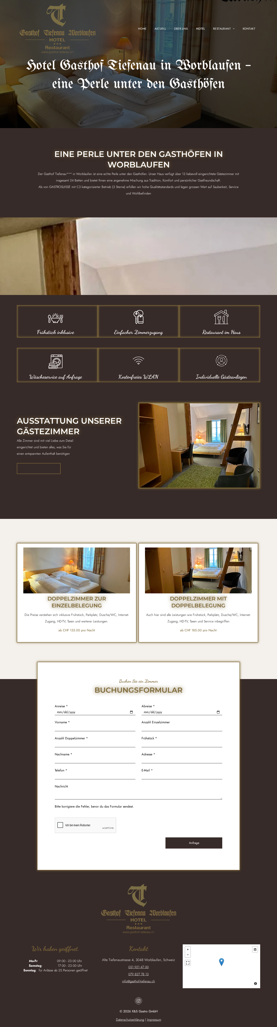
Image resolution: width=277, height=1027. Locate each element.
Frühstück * (149, 738)
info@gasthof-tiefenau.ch (138, 981)
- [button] (187, 954)
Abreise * (148, 706)
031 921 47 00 (138, 967)
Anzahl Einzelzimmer (156, 722)
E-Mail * (147, 770)
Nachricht (61, 786)
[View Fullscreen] (187, 962)
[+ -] (221, 966)
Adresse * (148, 754)
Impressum (154, 1019)
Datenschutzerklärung (130, 1019)
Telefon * (61, 770)
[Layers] (255, 949)
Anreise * (61, 706)
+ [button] (187, 949)
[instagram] (138, 1001)
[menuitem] (138, 29)
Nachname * (63, 754)
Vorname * (62, 722)
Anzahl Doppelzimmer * (71, 738)
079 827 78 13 (138, 974)
